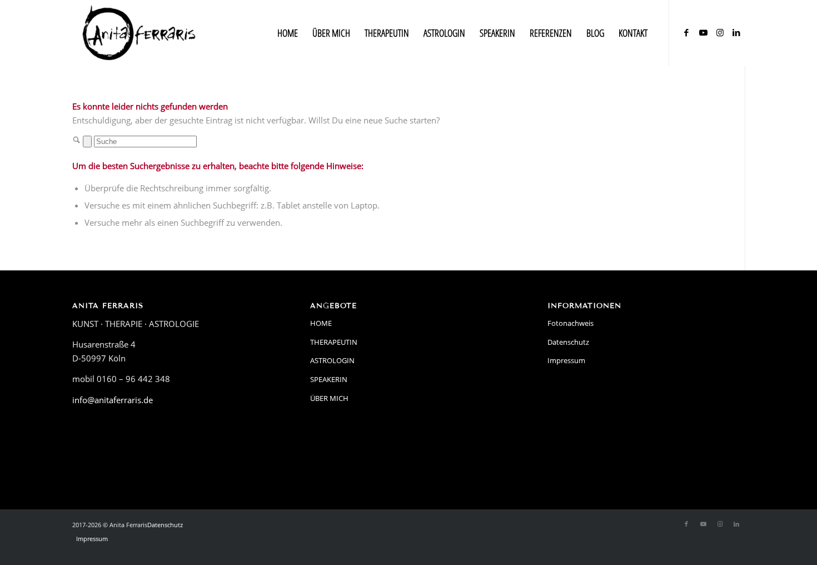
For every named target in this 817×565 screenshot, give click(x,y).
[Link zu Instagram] (719, 32)
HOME (321, 323)
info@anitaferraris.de (112, 399)
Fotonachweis (570, 323)
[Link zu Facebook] (686, 32)
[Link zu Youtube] (703, 32)
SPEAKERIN (328, 379)
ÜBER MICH (329, 398)
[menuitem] (287, 33)
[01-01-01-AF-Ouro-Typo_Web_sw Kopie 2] (139, 33)
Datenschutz (568, 342)
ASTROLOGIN (332, 360)
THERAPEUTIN (333, 342)
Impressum (566, 360)
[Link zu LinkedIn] (736, 32)
